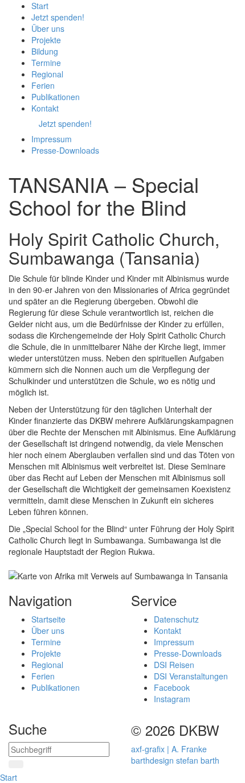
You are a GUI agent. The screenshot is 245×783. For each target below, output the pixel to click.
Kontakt (167, 630)
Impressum (174, 642)
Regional (47, 664)
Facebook (172, 687)
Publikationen (55, 687)
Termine (46, 642)
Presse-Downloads (188, 653)
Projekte (46, 653)
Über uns (47, 630)
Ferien (43, 676)
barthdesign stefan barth (175, 760)
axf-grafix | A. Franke (169, 749)
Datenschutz (176, 619)
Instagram (172, 698)
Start (8, 777)
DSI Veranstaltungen (191, 676)
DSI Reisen (174, 664)
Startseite (48, 619)
